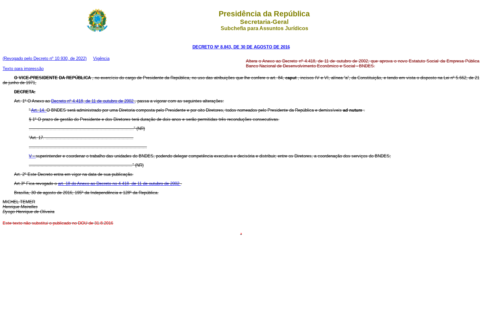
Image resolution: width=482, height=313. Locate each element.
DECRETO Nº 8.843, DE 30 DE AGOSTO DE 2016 (241, 47)
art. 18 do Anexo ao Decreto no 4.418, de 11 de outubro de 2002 (119, 183)
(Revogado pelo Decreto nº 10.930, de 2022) (45, 58)
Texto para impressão (23, 68)
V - (32, 156)
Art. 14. (39, 110)
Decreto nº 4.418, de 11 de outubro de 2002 (93, 101)
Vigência (101, 58)
